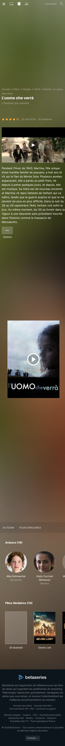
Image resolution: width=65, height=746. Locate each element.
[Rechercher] (61, 4)
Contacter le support (46, 708)
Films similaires (30, 527)
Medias (29, 718)
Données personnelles (50, 715)
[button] (16, 568)
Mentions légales (12, 715)
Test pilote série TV (19, 721)
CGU (35, 715)
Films (16, 89)
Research (51, 718)
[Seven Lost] (44, 628)
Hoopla (27, 89)
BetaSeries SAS (16, 718)
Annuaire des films (43, 705)
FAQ (32, 708)
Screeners (40, 718)
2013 (37, 89)
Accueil (6, 89)
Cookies (27, 715)
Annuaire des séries (22, 705)
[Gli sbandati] (16, 628)
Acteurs (8, 527)
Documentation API (19, 708)
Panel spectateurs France (43, 721)
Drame (47, 89)
